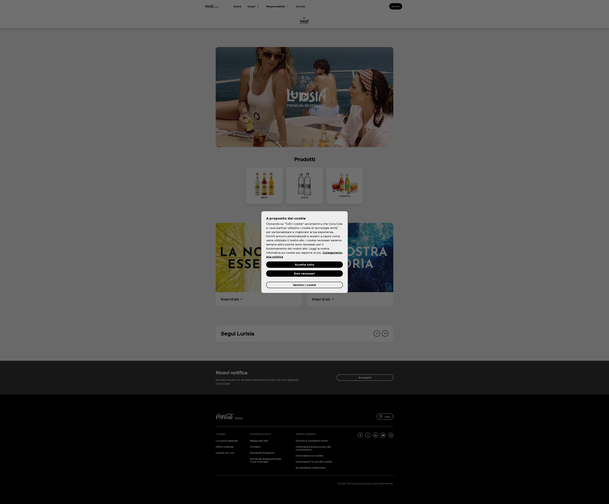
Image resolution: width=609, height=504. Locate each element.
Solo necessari (304, 273)
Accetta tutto (304, 264)
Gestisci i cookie (304, 284)
